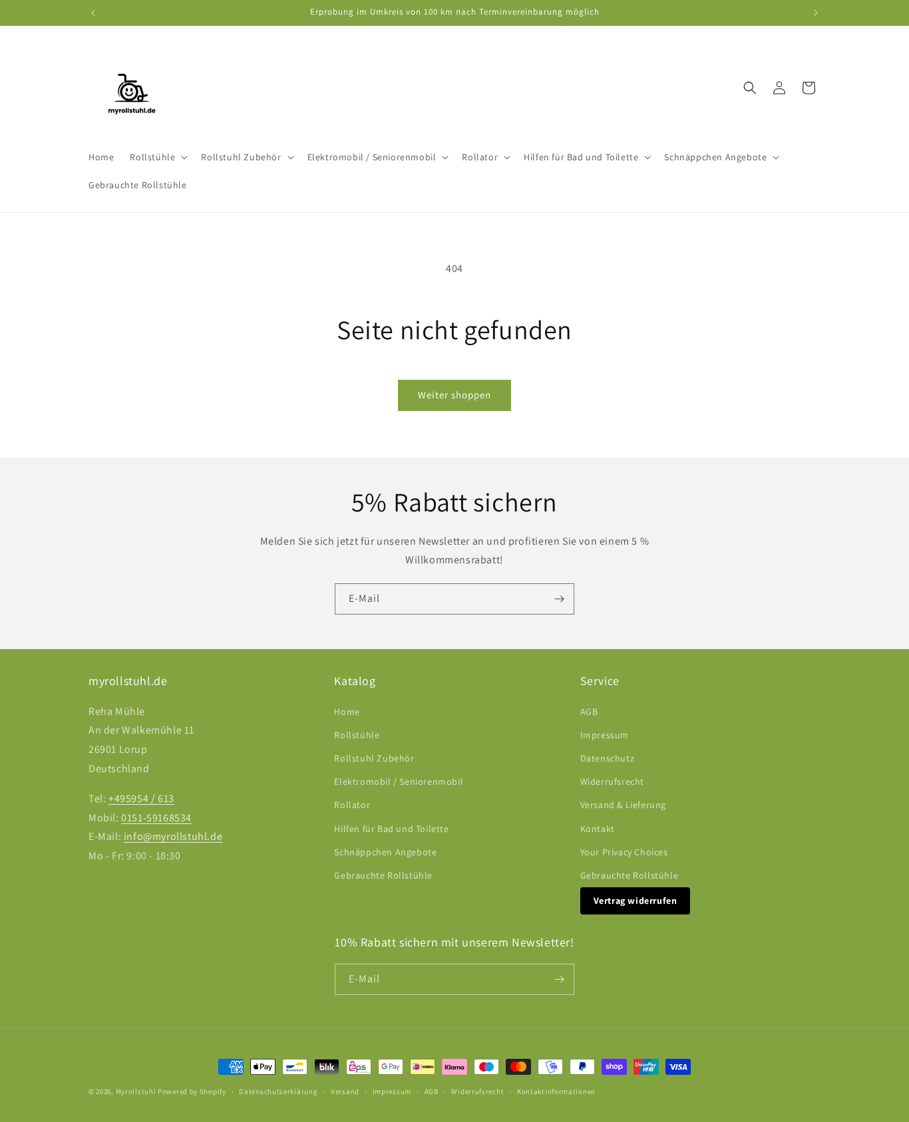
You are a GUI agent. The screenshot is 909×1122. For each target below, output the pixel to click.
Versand (345, 1091)
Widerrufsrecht (612, 781)
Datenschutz (607, 758)
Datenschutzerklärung (278, 1091)
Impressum (604, 735)
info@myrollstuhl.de (173, 836)
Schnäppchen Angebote (385, 852)
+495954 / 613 (141, 798)
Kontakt (597, 829)
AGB (589, 712)
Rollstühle (356, 735)
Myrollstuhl (136, 1091)
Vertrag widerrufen (635, 901)
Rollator (352, 805)
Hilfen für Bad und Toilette (391, 829)
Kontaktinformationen (556, 1091)
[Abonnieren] (559, 599)
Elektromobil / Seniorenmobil (398, 781)
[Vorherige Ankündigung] (93, 12)
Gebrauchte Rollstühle (383, 875)
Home (346, 712)
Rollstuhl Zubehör (374, 758)
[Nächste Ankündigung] (815, 12)
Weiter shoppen (454, 394)
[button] (157, 157)
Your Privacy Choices (624, 852)
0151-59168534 (156, 818)
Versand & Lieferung (623, 805)
